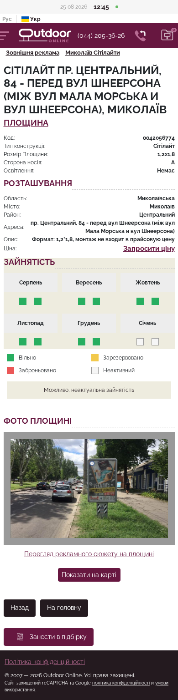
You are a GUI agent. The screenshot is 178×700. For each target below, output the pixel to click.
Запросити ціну (149, 248)
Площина (26, 123)
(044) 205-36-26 (101, 35)
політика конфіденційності (121, 682)
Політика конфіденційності (45, 661)
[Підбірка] (167, 35)
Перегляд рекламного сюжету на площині (89, 554)
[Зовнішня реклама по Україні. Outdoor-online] (48, 35)
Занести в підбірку (58, 636)
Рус (7, 19)
